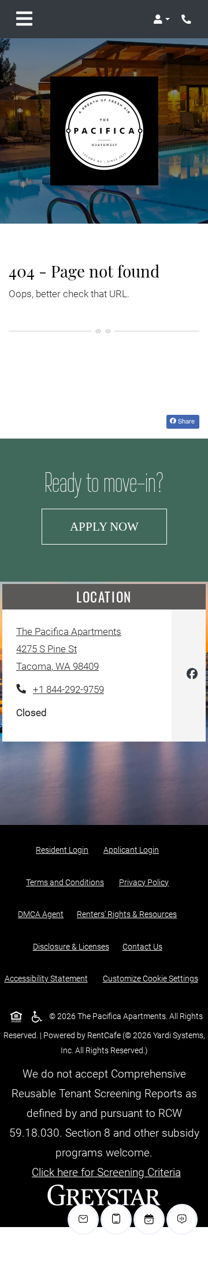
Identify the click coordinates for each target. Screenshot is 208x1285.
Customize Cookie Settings (150, 978)
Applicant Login (133, 850)
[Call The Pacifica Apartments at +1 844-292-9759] (187, 19)
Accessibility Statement (48, 978)
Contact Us (142, 946)
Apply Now (118, 526)
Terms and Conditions (67, 882)
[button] (161, 19)
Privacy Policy (146, 882)
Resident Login (64, 850)
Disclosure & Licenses (73, 946)
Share (187, 420)
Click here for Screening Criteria (106, 1172)
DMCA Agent (43, 914)
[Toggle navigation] (24, 19)
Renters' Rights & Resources (129, 914)
